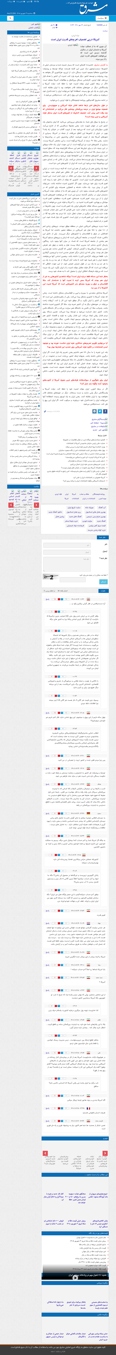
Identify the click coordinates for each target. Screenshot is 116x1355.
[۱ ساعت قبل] (97, 1293)
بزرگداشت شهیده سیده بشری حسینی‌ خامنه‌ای (25, 122)
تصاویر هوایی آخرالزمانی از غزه (26, 101)
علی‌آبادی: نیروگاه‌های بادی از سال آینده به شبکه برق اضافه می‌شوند (24, 200)
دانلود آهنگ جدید (55, 512)
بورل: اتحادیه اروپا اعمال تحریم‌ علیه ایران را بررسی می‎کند (85, 447)
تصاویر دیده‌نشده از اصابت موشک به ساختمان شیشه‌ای (26, 38)
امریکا (66, 498)
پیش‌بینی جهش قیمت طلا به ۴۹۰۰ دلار (92, 1262)
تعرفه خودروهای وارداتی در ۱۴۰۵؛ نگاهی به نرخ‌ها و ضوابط (76, 1162)
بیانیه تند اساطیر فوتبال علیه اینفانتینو (24, 105)
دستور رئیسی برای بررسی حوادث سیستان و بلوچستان (86, 461)
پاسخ (47, 599)
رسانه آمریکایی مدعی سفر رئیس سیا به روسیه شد (25, 457)
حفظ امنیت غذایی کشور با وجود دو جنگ (23, 320)
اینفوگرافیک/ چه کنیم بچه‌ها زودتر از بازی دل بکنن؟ (29, 513)
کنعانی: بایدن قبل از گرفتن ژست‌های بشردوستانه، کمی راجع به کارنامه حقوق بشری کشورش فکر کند (77, 472)
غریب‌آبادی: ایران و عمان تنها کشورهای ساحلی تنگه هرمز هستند (25, 206)
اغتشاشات (75, 498)
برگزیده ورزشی (102, 1282)
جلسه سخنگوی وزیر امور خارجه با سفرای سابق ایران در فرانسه (24, 401)
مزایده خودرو (87, 521)
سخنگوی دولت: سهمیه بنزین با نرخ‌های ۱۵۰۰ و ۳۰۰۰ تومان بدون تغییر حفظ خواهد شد (75, 1198)
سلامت (36, 486)
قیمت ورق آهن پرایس (97, 525)
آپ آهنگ (102, 507)
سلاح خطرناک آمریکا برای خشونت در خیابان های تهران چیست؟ (83, 467)
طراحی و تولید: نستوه (58, 1351)
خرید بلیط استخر (71, 521)
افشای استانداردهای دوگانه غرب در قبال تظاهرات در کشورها (84, 439)
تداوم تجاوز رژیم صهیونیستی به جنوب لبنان (25, 278)
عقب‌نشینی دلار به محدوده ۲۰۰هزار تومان (91, 1237)
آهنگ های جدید (75, 516)
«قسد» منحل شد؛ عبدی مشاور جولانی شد (25, 256)
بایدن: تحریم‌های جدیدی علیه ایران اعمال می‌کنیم (87, 464)
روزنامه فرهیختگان (99, 494)
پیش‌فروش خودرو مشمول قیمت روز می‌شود (63, 1160)
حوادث (36, 148)
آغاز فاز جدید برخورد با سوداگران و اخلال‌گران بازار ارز (54, 1196)
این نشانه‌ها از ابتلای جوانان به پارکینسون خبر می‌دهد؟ (23, 514)
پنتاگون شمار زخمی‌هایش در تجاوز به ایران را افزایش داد (26, 337)
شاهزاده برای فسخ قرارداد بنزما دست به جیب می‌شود (24, 262)
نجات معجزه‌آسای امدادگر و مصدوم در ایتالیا (25, 479)
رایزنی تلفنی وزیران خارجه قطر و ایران (24, 288)
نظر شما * (103, 558)
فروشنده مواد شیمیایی (75, 525)
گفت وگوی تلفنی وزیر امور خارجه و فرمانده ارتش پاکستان (26, 268)
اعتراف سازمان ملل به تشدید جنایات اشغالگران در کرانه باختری (26, 231)
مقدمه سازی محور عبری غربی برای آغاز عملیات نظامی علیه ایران (25, 413)
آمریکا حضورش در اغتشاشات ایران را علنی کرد (89, 477)
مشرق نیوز (87, 7)
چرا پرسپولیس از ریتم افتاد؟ (27, 437)
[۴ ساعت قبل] (97, 1324)
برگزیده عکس (102, 1314)
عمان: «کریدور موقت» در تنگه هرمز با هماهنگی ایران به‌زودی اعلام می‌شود (25, 349)
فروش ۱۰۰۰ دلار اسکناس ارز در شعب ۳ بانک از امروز (54, 1222)
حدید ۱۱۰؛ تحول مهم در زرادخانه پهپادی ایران (88, 1275)
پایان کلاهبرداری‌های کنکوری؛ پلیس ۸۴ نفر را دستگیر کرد (99, 1223)
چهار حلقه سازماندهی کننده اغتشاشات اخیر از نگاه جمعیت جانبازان (82, 450)
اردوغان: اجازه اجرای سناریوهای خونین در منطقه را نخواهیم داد (24, 284)
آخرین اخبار (34, 194)
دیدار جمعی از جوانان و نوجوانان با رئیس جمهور (55, 1335)
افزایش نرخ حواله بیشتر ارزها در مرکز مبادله (90, 1258)
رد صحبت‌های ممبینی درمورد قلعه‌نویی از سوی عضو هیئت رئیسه (99, 1305)
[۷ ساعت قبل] (97, 1211)
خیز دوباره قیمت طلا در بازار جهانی (94, 1251)
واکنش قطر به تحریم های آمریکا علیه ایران (25, 72)
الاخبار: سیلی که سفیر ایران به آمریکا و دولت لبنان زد (25, 78)
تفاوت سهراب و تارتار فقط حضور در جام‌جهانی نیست (26, 426)
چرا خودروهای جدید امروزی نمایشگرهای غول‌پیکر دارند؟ (49, 1160)
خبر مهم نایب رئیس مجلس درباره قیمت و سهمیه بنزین (24, 473)
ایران (66, 494)
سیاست (100, 18)
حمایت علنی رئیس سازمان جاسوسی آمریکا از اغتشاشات (85, 443)
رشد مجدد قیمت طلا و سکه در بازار (94, 1255)
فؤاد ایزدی (58, 494)
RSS (35, 2)
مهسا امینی (102, 498)
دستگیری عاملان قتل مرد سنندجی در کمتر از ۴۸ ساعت (29, 176)
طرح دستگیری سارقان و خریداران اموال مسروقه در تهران (17, 176)
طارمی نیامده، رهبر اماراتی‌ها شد (26, 136)
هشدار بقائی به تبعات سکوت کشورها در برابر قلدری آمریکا (24, 395)
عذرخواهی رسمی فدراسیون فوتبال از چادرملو (26, 128)
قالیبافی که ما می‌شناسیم (28, 51)
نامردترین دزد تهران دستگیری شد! (25, 61)
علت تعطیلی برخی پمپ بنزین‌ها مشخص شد (24, 96)
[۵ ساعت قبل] (53, 1184)
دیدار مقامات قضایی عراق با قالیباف (76, 1335)
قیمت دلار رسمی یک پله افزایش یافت (93, 1248)
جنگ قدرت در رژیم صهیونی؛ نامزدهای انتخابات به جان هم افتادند (25, 343)
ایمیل (105, 551)
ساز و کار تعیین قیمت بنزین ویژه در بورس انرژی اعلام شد (24, 389)
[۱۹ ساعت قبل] (88, 1148)
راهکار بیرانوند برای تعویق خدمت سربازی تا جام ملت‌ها (76, 1305)
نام (106, 544)
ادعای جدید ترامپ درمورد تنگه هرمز (24, 440)
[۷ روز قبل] (49, 1148)
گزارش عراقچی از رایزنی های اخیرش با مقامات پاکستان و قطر (25, 225)
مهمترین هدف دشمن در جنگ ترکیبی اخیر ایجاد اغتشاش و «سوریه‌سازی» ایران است (75, 453)
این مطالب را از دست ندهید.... (96, 1174)
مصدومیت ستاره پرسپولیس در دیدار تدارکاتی (26, 293)
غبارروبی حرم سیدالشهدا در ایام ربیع (24, 317)
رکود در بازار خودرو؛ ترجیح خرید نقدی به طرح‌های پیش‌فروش (102, 1161)
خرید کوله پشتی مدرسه (97, 530)
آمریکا (74, 494)
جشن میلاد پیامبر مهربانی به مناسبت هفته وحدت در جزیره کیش (98, 1336)
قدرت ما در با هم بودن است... (26, 210)
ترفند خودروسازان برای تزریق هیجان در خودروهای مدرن (89, 1162)
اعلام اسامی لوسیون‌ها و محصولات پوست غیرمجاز (11, 511)
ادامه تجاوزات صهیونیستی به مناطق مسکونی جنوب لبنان (26, 467)
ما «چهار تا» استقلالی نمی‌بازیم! (55, 1304)
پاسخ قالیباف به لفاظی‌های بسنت (25, 220)
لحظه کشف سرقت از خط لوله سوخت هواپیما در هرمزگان (25, 116)
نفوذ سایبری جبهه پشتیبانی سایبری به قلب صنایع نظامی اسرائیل (25, 299)
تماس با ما (20, 2)
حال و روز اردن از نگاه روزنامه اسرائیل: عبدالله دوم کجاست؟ (25, 215)
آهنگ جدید (101, 521)
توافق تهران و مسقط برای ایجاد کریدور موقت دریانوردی (25, 420)
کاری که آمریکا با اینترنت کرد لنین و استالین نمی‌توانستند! (85, 457)
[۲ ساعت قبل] (97, 1184)
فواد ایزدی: (75, 35)
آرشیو (28, 2)
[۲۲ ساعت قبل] (35, 501)
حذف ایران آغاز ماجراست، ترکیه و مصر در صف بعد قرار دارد (24, 66)
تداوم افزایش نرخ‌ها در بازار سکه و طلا (92, 1244)
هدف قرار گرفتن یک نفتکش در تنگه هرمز (22, 133)
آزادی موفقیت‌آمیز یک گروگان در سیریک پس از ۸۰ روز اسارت (24, 109)
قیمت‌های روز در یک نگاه (98, 1233)
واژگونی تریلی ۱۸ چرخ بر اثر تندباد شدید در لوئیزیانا (24, 141)
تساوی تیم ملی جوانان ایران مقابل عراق (23, 462)
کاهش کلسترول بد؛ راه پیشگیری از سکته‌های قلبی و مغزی (17, 514)
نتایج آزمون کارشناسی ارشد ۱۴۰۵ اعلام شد (25, 370)
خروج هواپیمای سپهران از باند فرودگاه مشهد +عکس (98, 1195)
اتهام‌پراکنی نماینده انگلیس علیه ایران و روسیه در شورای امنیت (25, 249)
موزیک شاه (89, 507)
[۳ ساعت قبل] (75, 1184)
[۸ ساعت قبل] (101, 1148)
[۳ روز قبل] (75, 1148)
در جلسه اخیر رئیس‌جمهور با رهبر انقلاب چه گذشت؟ (24, 451)
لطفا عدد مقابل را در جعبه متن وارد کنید (94, 575)
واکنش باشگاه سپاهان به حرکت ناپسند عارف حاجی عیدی (25, 445)
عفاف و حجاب (84, 494)
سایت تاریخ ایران (74, 507)
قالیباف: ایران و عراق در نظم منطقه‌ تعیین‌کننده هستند (26, 356)
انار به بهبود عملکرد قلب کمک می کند (35, 511)
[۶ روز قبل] (62, 1148)
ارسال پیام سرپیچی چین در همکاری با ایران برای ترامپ (25, 312)
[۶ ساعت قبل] (53, 1324)
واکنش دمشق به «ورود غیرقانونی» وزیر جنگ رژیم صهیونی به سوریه (25, 383)
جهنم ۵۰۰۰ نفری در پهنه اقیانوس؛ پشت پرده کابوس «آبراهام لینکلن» (24, 407)
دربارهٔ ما (10, 2)
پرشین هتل (59, 516)
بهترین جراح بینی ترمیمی (96, 516)
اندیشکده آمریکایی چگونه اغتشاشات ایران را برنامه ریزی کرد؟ (84, 481)
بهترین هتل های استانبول (96, 512)
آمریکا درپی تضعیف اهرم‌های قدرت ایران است (75, 39)
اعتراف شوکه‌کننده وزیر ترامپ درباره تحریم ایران (26, 56)
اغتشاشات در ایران (88, 498)
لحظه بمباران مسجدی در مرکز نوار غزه (24, 273)
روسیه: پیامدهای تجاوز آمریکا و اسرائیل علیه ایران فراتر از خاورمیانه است (25, 237)
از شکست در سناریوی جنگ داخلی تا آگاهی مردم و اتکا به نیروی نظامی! (26, 306)
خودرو (105, 1138)
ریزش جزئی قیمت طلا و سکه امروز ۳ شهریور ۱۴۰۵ (76, 1222)
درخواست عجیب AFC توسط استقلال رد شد (25, 84)
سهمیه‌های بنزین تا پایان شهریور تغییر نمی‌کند (25, 331)
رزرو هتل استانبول (74, 512)
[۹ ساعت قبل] (75, 1211)
